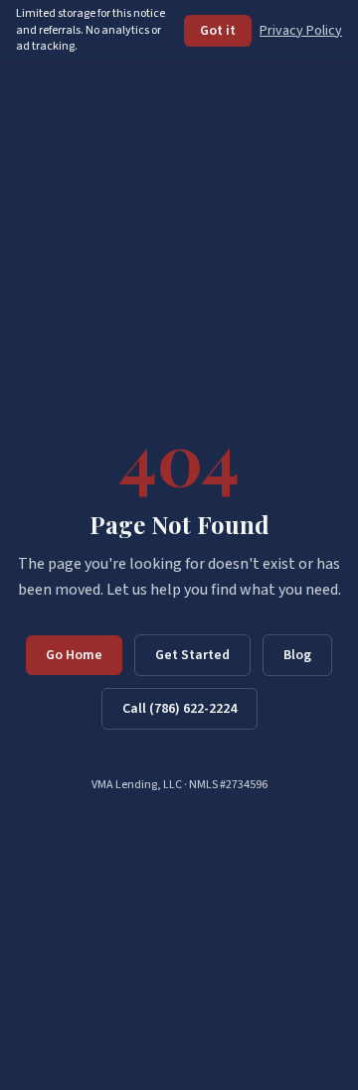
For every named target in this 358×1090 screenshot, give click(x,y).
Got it (218, 31)
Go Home (74, 655)
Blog (297, 655)
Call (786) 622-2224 (179, 709)
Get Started (192, 655)
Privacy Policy (301, 31)
